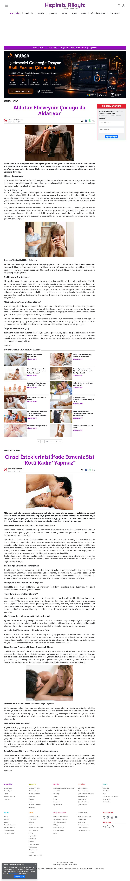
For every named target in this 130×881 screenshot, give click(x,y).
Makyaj (55, 825)
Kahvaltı (31, 822)
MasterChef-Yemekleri (35, 855)
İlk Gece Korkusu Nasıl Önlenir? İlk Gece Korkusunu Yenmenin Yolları (83, 414)
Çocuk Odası (82, 819)
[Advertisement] (65, 30)
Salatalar (31, 852)
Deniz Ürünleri (33, 850)
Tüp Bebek (32, 807)
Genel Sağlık (106, 799)
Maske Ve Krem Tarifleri (60, 816)
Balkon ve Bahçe (83, 827)
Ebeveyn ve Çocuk (9, 796)
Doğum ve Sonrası (34, 794)
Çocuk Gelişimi (82, 805)
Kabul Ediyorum (19, 877)
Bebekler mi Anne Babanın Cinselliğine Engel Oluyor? (36, 384)
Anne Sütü (56, 791)
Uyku (55, 799)
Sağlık (55, 796)
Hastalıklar (106, 791)
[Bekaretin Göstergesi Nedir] (15, 430)
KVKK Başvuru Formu (86, 868)
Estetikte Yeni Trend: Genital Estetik (83, 427)
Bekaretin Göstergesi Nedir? (37, 426)
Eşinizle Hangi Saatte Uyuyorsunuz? (34, 356)
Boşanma (7, 799)
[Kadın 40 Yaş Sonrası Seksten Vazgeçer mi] (61, 388)
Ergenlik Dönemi (83, 796)
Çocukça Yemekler (34, 844)
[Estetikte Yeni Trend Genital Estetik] (61, 430)
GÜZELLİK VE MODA (98, 13)
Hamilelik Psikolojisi (35, 805)
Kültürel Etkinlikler (9, 827)
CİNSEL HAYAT (32, 359)
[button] (6, 5)
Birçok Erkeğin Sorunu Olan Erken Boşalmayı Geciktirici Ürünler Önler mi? (36, 371)
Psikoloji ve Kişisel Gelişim (110, 796)
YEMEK (83, 13)
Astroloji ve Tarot (9, 833)
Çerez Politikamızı (13, 873)
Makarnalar (32, 839)
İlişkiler (6, 794)
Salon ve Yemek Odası (84, 816)
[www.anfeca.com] (65, 74)
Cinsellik (31, 799)
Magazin (6, 819)
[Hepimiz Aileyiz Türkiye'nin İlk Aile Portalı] (65, 5)
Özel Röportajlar (9, 830)
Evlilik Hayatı (8, 791)
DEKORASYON (115, 13)
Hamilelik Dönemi (34, 788)
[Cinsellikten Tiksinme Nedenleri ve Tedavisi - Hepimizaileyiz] (15, 416)
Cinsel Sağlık (106, 802)
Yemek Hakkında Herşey (36, 827)
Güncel (6, 822)
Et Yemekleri (32, 819)
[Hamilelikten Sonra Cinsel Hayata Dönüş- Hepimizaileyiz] (15, 388)
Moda (55, 833)
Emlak (6, 816)
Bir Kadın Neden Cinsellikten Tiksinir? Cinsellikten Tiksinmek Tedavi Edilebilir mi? (37, 414)
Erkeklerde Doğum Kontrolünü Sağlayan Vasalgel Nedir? (83, 399)
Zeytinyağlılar (33, 836)
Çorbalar (31, 841)
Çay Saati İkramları (34, 816)
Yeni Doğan (56, 794)
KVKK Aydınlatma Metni (71, 868)
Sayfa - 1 (49, 441)
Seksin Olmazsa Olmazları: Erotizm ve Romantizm (82, 356)
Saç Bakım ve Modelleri (60, 819)
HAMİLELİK (29, 13)
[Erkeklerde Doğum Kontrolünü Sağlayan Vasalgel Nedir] (61, 402)
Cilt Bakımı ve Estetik (59, 822)
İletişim (42, 868)
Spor (30, 802)
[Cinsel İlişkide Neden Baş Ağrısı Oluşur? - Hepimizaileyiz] (61, 373)
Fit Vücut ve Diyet (58, 827)
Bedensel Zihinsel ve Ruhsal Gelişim (64, 788)
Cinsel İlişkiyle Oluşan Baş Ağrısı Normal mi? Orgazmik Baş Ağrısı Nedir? (82, 371)
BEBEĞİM (41, 13)
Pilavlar (31, 833)
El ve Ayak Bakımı (58, 830)
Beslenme (32, 796)
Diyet (104, 794)
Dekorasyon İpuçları (84, 830)
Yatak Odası (81, 822)
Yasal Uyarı (49, 868)
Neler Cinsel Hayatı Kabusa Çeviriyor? (36, 398)
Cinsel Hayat (8, 788)
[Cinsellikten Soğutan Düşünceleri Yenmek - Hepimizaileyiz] (15, 402)
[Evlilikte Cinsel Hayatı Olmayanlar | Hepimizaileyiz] (61, 359)
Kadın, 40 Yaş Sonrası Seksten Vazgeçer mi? (83, 384)
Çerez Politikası (99, 868)
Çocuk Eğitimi (82, 799)
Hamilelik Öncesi (34, 791)
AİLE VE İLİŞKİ (15, 13)
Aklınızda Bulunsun (10, 825)
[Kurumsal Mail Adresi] (104, 826)
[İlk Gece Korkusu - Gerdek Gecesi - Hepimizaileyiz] (61, 416)
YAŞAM (74, 13)
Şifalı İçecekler (33, 847)
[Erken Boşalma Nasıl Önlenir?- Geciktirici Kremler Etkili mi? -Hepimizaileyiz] (15, 373)
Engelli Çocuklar (83, 788)
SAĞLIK (64, 13)
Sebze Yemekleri (33, 830)
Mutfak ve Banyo (83, 825)
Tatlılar (31, 825)
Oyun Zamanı (57, 805)
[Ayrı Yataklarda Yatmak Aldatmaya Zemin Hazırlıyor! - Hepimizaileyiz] (15, 359)
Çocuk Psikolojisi (83, 802)
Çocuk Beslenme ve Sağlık (86, 794)
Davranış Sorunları (83, 791)
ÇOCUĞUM (53, 13)
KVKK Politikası (58, 868)
